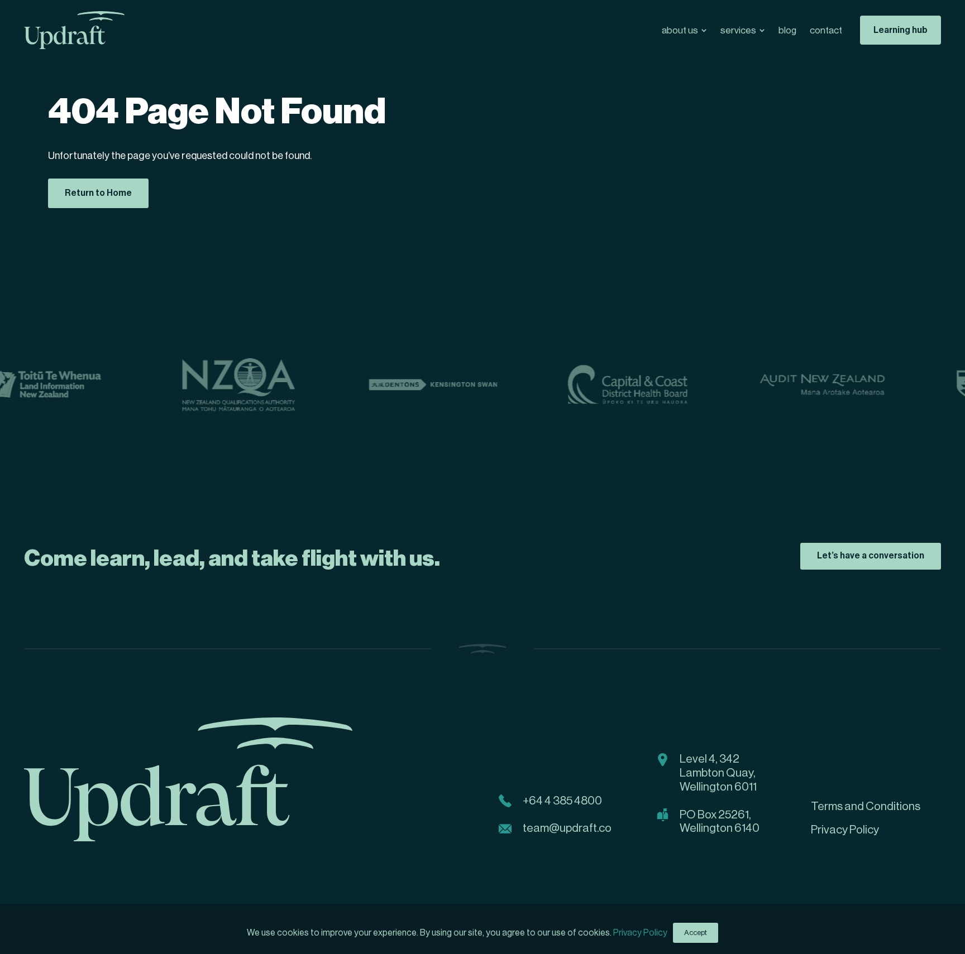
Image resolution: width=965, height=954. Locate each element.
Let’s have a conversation (870, 555)
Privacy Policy (640, 932)
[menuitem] (684, 30)
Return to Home (98, 193)
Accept (695, 932)
